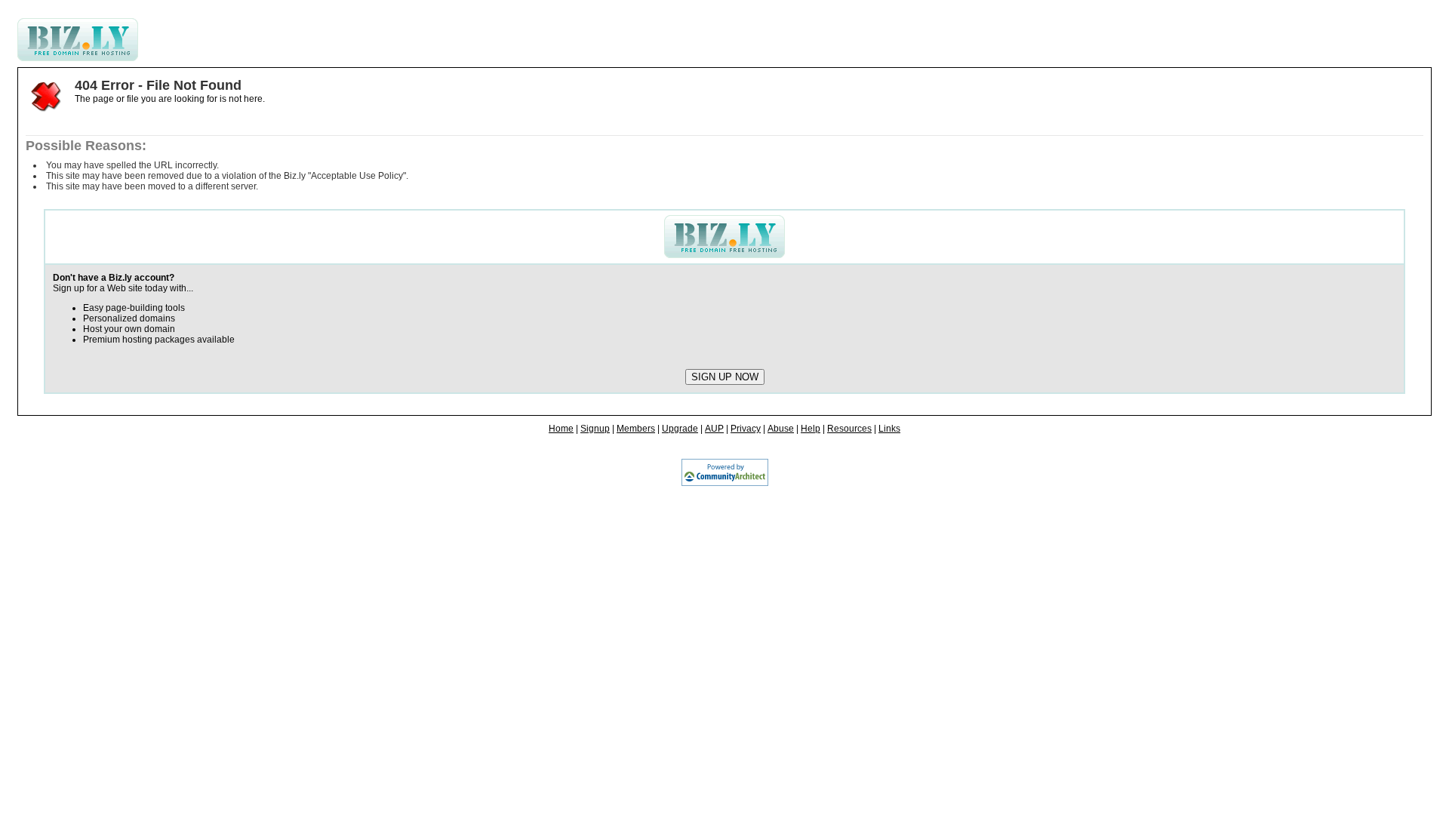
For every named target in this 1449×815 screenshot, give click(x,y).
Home (561, 428)
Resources (849, 428)
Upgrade (680, 428)
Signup (595, 428)
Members (636, 428)
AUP (714, 428)
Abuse (781, 428)
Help (810, 428)
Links (889, 428)
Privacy (746, 428)
